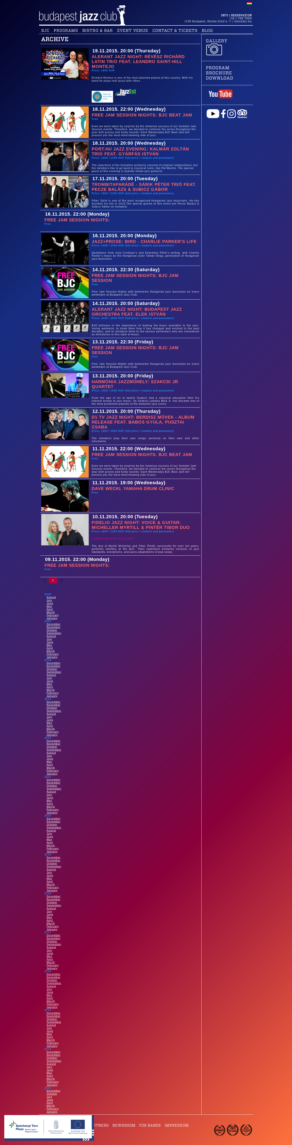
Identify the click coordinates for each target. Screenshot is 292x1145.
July (49, 600)
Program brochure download (219, 73)
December (53, 624)
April (50, 609)
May (49, 606)
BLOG (207, 31)
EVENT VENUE (132, 31)
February (53, 615)
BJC (45, 31)
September (54, 633)
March (51, 612)
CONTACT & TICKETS (175, 31)
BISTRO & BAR (97, 31)
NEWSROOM (124, 1125)
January (52, 618)
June (50, 603)
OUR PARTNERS (94, 1125)
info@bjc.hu (243, 21)
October (52, 630)
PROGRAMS (66, 31)
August (51, 597)
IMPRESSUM (177, 1125)
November (53, 627)
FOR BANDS (150, 1125)
